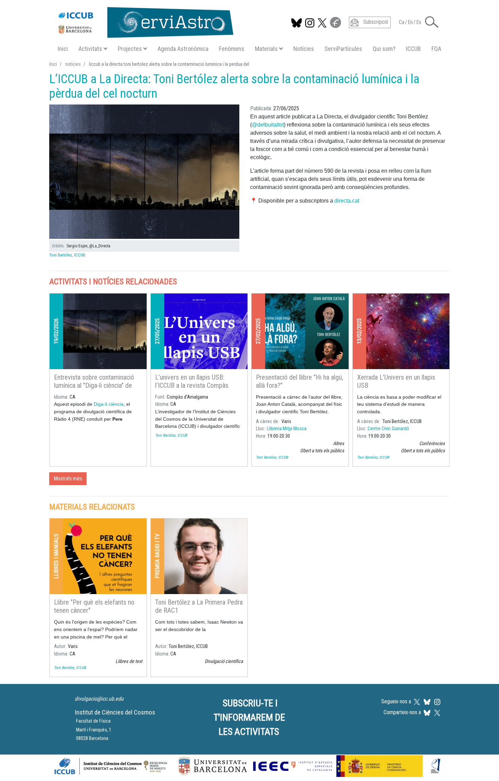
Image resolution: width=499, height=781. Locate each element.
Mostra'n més (68, 478)
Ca (401, 22)
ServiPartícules (343, 48)
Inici (63, 48)
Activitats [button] (90, 48)
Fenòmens (231, 48)
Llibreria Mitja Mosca (287, 429)
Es (418, 22)
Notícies (303, 48)
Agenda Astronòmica (183, 48)
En (410, 22)
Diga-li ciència (109, 404)
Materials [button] (266, 48)
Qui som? (384, 48)
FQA (436, 48)
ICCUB (413, 48)
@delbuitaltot (268, 125)
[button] (432, 21)
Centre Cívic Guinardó (388, 429)
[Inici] (142, 21)
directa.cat (346, 201)
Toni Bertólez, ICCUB (67, 255)
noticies (73, 64)
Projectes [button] (130, 48)
